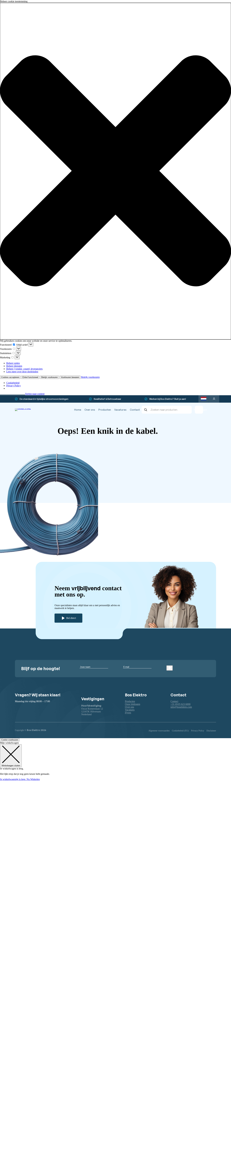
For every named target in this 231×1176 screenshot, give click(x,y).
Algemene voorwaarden (159, 731)
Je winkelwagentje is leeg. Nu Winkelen (20, 779)
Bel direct (71, 618)
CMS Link (170, 473)
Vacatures (120, 409)
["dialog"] (115, 761)
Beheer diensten (14, 366)
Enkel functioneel (30, 377)
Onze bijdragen (132, 704)
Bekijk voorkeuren (49, 377)
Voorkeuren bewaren (70, 377)
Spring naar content (34, 393)
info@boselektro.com (181, 707)
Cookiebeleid (12, 382)
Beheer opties (13, 363)
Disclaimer (211, 731)
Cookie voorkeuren (9, 740)
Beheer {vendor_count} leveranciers (24, 368)
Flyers (128, 712)
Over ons (89, 409)
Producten (104, 409)
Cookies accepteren (10, 377)
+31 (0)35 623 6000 (180, 704)
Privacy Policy (13, 385)
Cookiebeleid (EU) (180, 731)
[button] (115, 171)
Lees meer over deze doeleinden (22, 371)
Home (77, 409)
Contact (135, 409)
